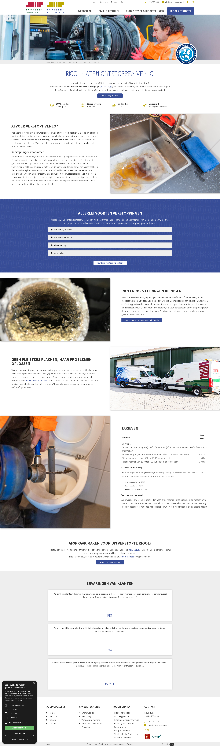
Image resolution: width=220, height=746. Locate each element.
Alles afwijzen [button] (19, 734)
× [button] (34, 683)
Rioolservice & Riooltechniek (145, 11)
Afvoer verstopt (60, 245)
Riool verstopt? (180, 11)
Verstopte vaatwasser (63, 237)
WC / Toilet (59, 253)
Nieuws (114, 2)
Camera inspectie (122, 726)
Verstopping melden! (110, 95)
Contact (124, 2)
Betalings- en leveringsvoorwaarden (112, 744)
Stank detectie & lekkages (126, 733)
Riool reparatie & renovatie (126, 719)
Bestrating (86, 716)
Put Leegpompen (122, 716)
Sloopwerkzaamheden (92, 723)
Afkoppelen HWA (122, 730)
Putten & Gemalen (122, 737)
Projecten (86, 726)
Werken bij (85, 11)
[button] (19, 739)
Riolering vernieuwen (124, 723)
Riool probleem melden (110, 562)
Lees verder (18, 700)
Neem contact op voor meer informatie (142, 320)
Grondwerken (87, 712)
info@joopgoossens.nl (158, 724)
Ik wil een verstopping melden (110, 262)
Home (94, 2)
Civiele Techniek (109, 11)
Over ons (104, 2)
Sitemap (130, 744)
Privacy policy (92, 744)
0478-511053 (106, 86)
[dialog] (19, 712)
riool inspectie (129, 556)
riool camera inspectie (36, 380)
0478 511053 (134, 549)
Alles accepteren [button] (19, 728)
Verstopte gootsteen (63, 229)
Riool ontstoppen (122, 712)
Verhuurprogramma (90, 719)
